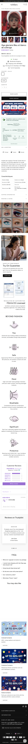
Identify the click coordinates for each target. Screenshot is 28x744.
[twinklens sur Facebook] (23, 706)
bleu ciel (2, 74)
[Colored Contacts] (14, 629)
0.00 (4, 80)
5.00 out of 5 (17, 468)
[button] (5, 50)
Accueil (2, 8)
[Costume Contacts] (14, 656)
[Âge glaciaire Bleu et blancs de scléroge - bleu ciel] (2, 612)
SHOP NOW (5, 645)
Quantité (4, 84)
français (8, 733)
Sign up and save (7, 720)
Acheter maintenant (14, 98)
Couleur (6, 71)
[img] (6, 497)
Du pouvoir (4, 78)
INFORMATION (6, 715)
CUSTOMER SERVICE (8, 710)
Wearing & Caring (6, 198)
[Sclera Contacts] (14, 683)
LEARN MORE (7, 275)
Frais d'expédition (5, 55)
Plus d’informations (14, 143)
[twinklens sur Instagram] (26, 706)
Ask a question (6, 147)
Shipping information (8, 194)
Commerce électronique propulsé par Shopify (17, 742)
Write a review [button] (14, 483)
